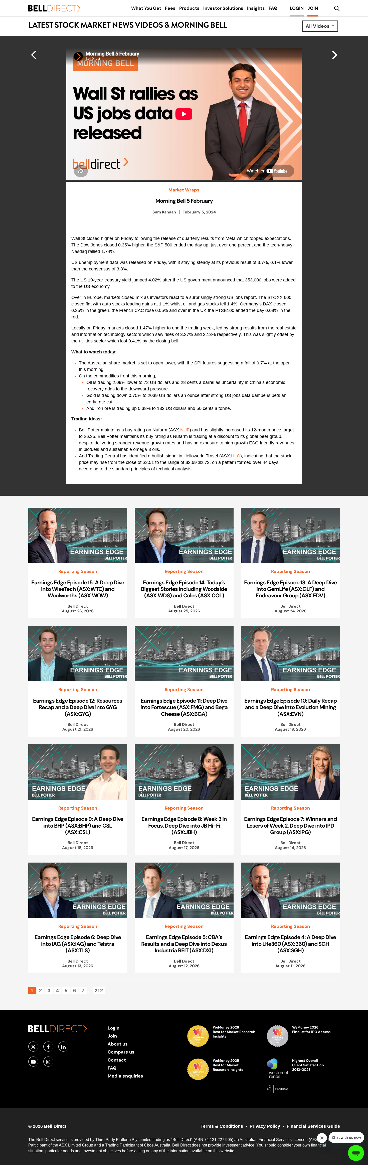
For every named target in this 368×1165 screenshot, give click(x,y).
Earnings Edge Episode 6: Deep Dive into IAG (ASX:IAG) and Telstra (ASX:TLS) (78, 944)
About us (118, 1044)
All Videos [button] (318, 26)
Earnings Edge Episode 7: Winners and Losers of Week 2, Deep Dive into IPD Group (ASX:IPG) (290, 825)
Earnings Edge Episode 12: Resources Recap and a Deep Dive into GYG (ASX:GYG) (77, 707)
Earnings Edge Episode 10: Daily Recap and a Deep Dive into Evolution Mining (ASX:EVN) (290, 707)
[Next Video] (33, 54)
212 (99, 990)
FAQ (112, 1068)
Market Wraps (184, 190)
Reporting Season (77, 571)
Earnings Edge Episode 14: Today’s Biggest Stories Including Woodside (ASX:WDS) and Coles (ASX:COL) (184, 589)
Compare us (121, 1052)
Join (112, 1036)
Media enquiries (125, 1076)
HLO (235, 455)
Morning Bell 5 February (184, 200)
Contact (117, 1060)
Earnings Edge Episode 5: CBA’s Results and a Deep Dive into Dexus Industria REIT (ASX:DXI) (184, 944)
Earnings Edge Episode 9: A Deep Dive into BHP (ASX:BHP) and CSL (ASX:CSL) (77, 825)
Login (113, 1028)
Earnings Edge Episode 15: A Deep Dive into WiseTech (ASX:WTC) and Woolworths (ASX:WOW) (77, 589)
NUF (185, 429)
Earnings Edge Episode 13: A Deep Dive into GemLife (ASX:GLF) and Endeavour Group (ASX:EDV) (290, 589)
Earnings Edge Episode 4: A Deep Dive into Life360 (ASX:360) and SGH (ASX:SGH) (290, 944)
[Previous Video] (334, 54)
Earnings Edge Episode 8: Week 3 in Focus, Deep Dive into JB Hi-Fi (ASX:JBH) (184, 825)
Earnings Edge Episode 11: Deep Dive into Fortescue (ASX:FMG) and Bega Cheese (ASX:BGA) (184, 707)
